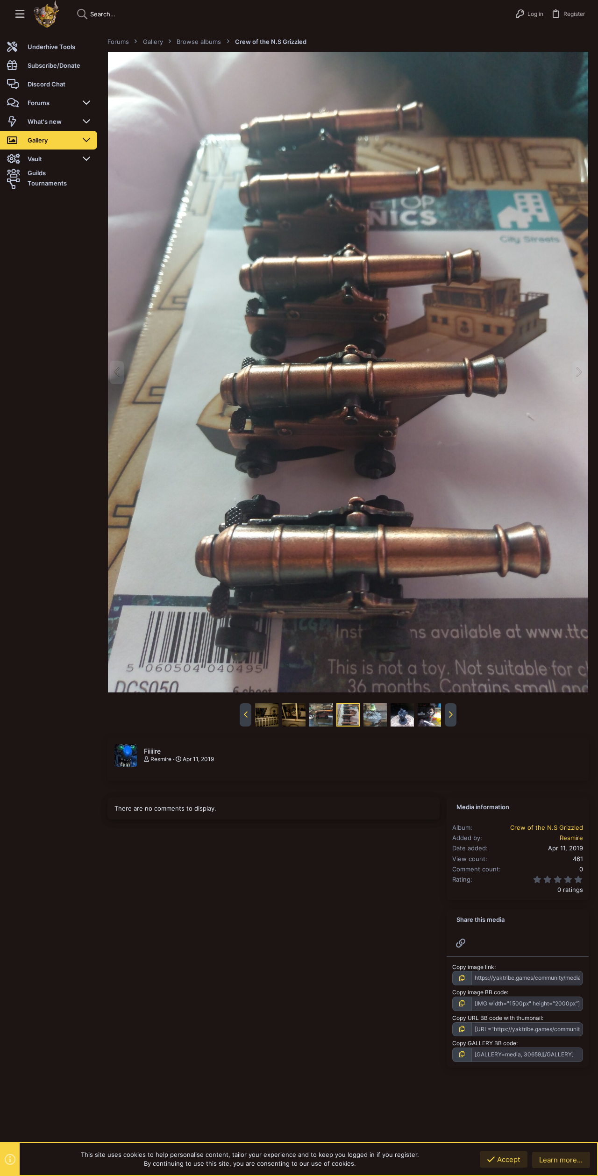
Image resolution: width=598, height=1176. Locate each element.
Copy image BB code (479, 992)
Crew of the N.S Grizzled (546, 827)
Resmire (160, 759)
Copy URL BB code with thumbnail (497, 1017)
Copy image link (473, 966)
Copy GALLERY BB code (484, 1043)
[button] (19, 14)
